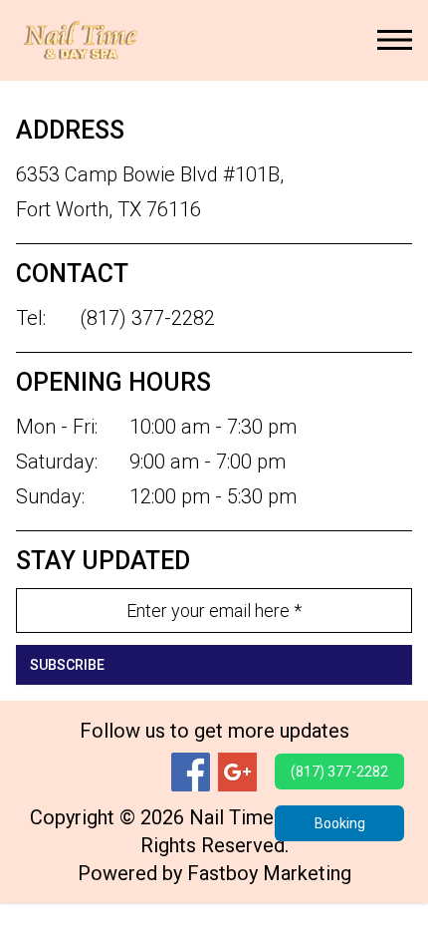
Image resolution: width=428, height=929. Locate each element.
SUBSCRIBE (67, 665)
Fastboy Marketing (269, 873)
